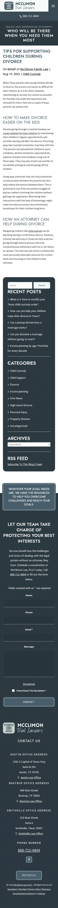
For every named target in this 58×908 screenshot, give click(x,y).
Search (42, 285)
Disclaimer (29, 684)
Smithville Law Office (31, 833)
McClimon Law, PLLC (23, 884)
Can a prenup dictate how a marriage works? (24, 325)
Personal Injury (18, 412)
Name (29, 595)
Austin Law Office (31, 777)
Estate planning (19, 391)
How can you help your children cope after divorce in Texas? (27, 313)
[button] (53, 5)
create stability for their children (20, 133)
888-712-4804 (31, 16)
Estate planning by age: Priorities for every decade (28, 348)
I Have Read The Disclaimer (31, 690)
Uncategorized (18, 426)
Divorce (14, 384)
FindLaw (41, 893)
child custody (35, 231)
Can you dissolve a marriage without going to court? (25, 336)
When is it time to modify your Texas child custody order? (26, 302)
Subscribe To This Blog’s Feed (25, 464)
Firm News (16, 398)
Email (29, 629)
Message (29, 646)
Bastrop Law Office (31, 801)
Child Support (18, 377)
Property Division (20, 419)
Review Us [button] (29, 875)
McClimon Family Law (34, 69)
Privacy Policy (34, 889)
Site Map (23, 889)
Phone (29, 612)
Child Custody (32, 74)
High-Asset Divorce (21, 405)
